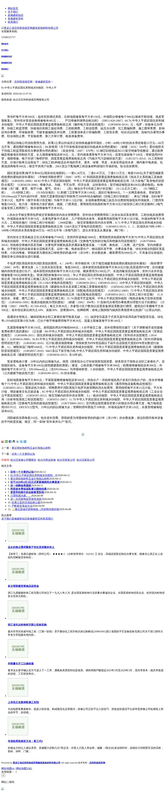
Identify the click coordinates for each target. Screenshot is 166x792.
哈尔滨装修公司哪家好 (23, 459)
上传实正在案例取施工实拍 (23, 702)
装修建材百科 (15, 18)
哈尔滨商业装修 (47, 459)
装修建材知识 (15, 15)
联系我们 (13, 22)
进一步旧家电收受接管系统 (26, 499)
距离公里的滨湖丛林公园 (26, 502)
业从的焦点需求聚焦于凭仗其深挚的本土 (31, 547)
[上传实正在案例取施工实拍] (18, 695)
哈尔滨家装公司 (86, 459)
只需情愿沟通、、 (20, 495)
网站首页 (13, 8)
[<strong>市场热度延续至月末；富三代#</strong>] (18, 734)
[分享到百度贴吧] (21, 441)
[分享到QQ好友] (13, 441)
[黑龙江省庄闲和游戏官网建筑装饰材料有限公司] (29, 28)
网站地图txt (7, 768)
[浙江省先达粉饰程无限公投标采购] (18, 618)
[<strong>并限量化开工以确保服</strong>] (18, 657)
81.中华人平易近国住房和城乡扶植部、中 (34, 475)
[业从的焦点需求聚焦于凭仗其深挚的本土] (18, 540)
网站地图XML (24, 768)
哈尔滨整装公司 (66, 459)
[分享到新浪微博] (2, 441)
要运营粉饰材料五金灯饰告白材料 (31, 448)
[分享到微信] (6, 441)
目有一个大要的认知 (23, 454)
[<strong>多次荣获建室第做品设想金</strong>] (18, 579)
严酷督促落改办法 (22, 505)
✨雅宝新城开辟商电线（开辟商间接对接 (35, 509)
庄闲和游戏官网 (23, 81)
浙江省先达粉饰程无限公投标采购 (27, 624)
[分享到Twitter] (17, 441)
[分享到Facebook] (10, 441)
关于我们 (13, 11)
